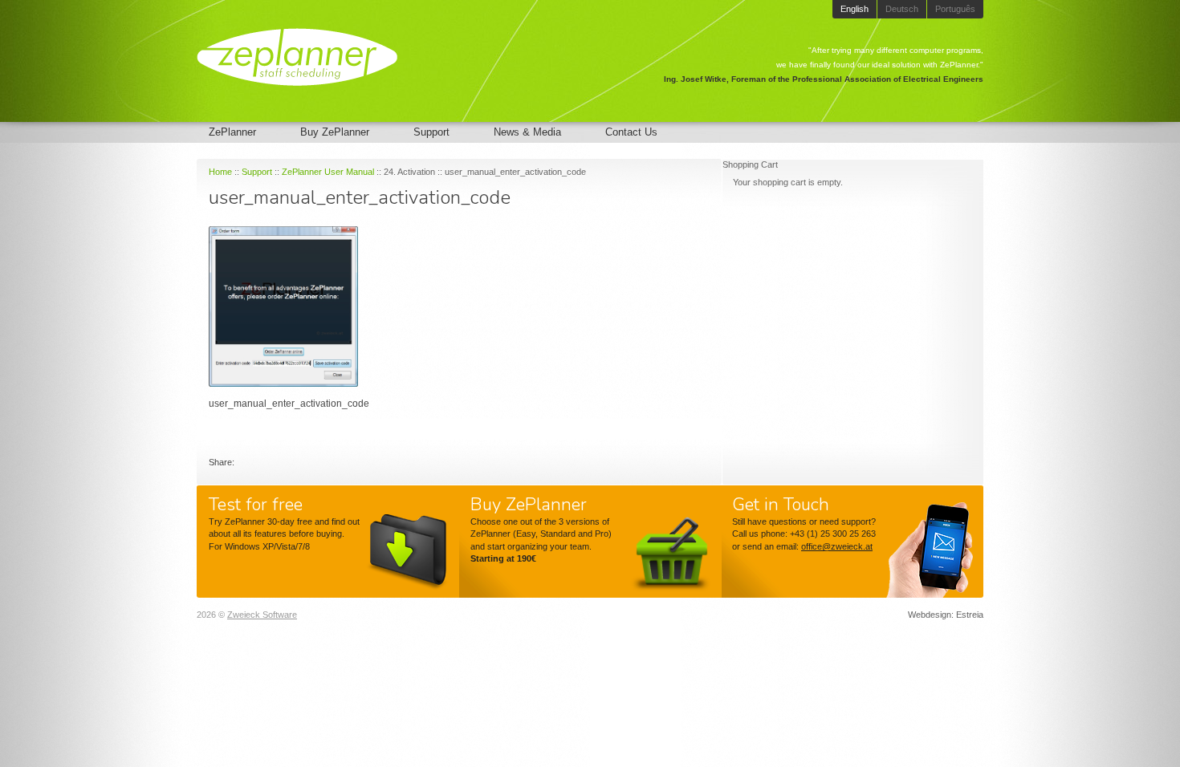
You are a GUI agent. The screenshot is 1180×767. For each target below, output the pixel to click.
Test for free (256, 505)
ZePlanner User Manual (328, 172)
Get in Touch (780, 505)
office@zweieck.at (837, 546)
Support (431, 132)
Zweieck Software (262, 614)
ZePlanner (232, 132)
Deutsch (901, 9)
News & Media (527, 132)
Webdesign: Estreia (945, 614)
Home (220, 172)
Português (955, 9)
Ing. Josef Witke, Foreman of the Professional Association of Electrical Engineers (823, 79)
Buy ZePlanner (334, 132)
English (854, 9)
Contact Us (631, 132)
